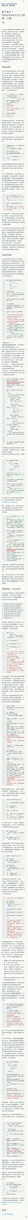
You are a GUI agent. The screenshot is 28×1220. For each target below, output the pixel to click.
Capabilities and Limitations (9, 502)
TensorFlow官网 (8, 1214)
